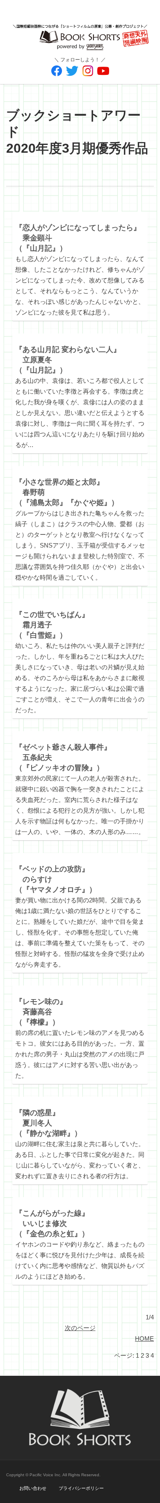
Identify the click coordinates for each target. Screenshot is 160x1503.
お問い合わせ (32, 1488)
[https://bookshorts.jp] (80, 31)
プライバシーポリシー (81, 1488)
